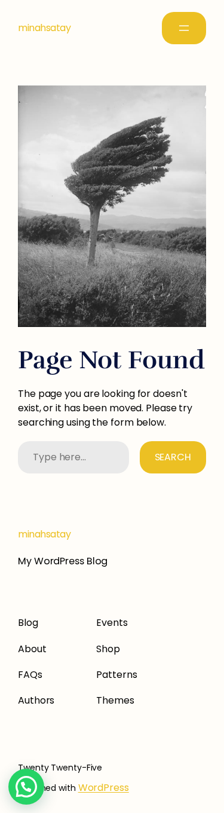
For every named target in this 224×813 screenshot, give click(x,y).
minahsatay (44, 28)
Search (173, 457)
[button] (26, 787)
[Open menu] (184, 28)
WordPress (103, 787)
